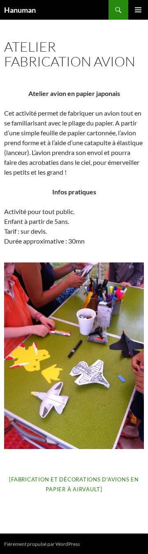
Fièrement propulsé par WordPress (42, 544)
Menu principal (138, 10)
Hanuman (20, 9)
